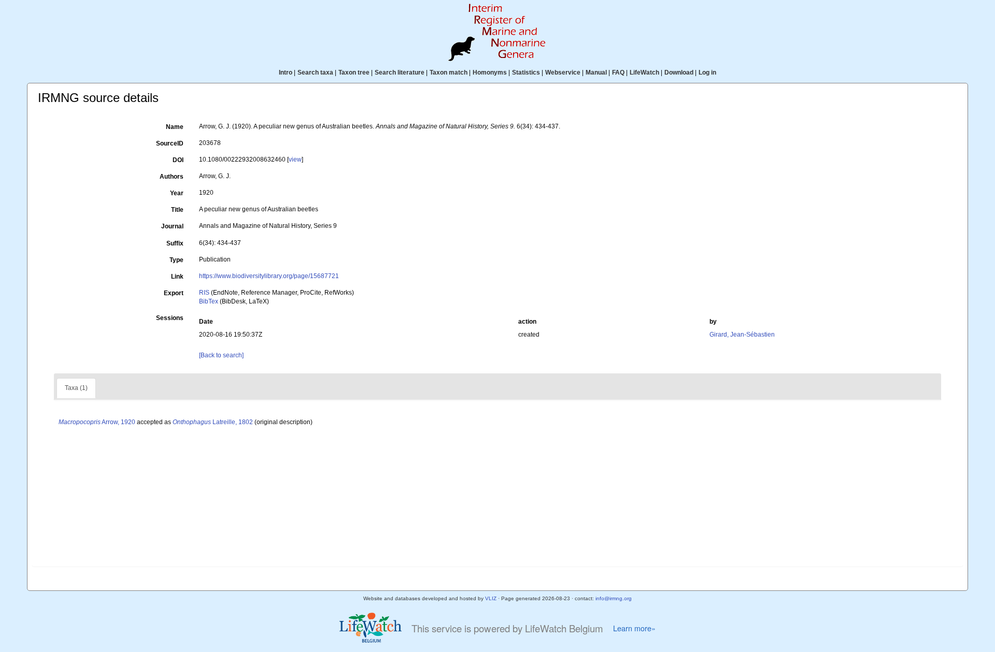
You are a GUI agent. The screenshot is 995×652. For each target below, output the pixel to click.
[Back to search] (221, 355)
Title (177, 209)
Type (176, 260)
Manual (596, 72)
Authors (171, 176)
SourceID (169, 143)
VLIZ (490, 598)
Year (176, 193)
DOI (178, 160)
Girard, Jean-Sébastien (742, 334)
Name (174, 127)
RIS (204, 292)
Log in (707, 72)
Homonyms (490, 72)
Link (177, 276)
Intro (285, 72)
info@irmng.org (613, 598)
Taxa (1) (76, 388)
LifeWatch (644, 72)
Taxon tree (353, 72)
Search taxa (315, 72)
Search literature (399, 72)
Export (173, 293)
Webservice (562, 72)
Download (678, 72)
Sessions (169, 318)
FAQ (618, 72)
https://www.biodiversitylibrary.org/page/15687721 (269, 276)
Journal (172, 226)
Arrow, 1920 (97, 422)
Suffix (174, 243)
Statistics (526, 72)
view (295, 159)
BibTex (208, 301)
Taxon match (448, 72)
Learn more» (634, 628)
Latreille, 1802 (213, 422)
